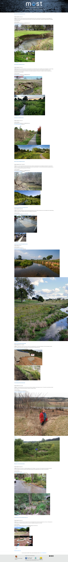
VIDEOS (31, 9)
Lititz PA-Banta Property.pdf (17, 171)
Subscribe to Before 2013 (17, 550)
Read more (17, 62)
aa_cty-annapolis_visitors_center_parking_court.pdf (20, 526)
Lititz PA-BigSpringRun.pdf (17, 75)
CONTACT (44, 9)
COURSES (27, 9)
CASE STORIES (35, 9)
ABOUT (24, 9)
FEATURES (40, 9)
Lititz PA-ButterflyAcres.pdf (17, 124)
